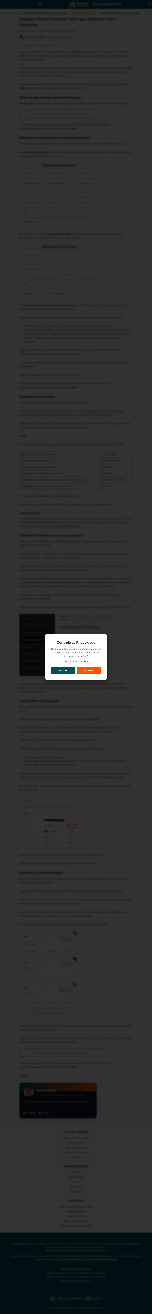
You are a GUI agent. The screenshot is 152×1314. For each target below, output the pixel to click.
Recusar (89, 670)
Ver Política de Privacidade (76, 661)
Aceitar (63, 670)
